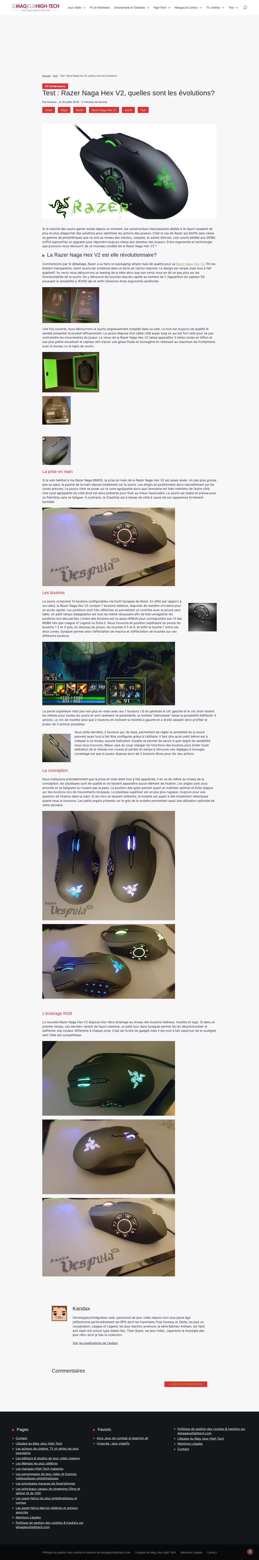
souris (128, 110)
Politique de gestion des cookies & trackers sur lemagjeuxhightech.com (86, 1552)
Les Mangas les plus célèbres (37, 1463)
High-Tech (160, 7)
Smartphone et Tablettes (129, 7)
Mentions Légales (28, 1517)
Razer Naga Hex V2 (104, 110)
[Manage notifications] (250, 1552)
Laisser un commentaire (185, 1384)
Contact (21, 1438)
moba (48, 110)
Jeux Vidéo (74, 7)
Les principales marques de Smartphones (45, 1483)
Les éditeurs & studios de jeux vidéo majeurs (48, 1458)
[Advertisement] (114, 26)
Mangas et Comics (186, 7)
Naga (64, 110)
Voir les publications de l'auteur (95, 1343)
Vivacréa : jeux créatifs (113, 1443)
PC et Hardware (55, 86)
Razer (79, 110)
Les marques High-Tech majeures (39, 1469)
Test (143, 110)
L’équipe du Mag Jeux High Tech (39, 1443)
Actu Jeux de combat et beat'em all (122, 1438)
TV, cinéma (213, 7)
